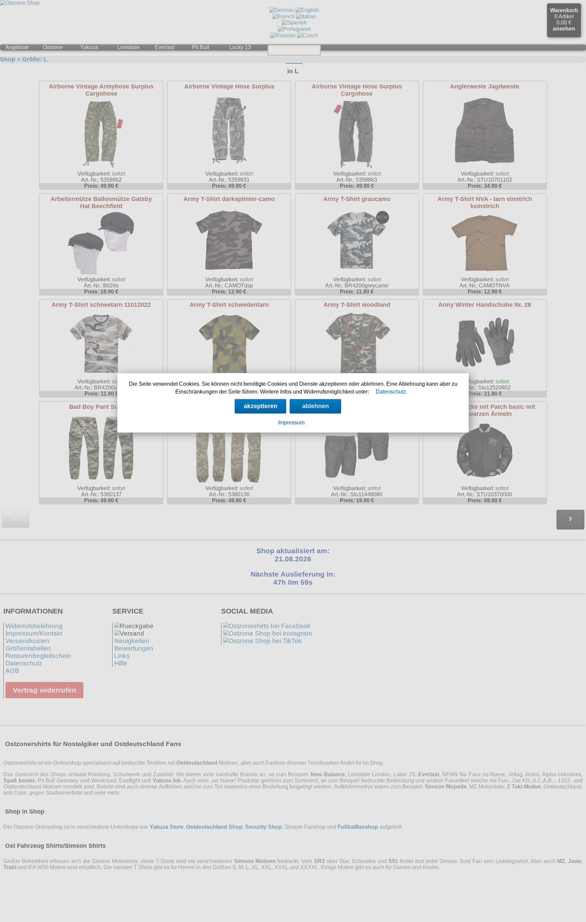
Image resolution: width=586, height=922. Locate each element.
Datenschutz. (391, 392)
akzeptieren (260, 406)
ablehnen (315, 406)
